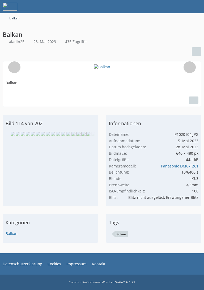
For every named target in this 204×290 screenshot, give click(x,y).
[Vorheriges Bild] (14, 67)
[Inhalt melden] (193, 100)
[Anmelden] (183, 6)
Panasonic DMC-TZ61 (179, 166)
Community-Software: (102, 282)
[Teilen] (196, 51)
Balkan (12, 233)
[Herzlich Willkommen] (10, 6)
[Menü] (197, 6)
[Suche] (170, 6)
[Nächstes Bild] (190, 67)
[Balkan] (13, 134)
